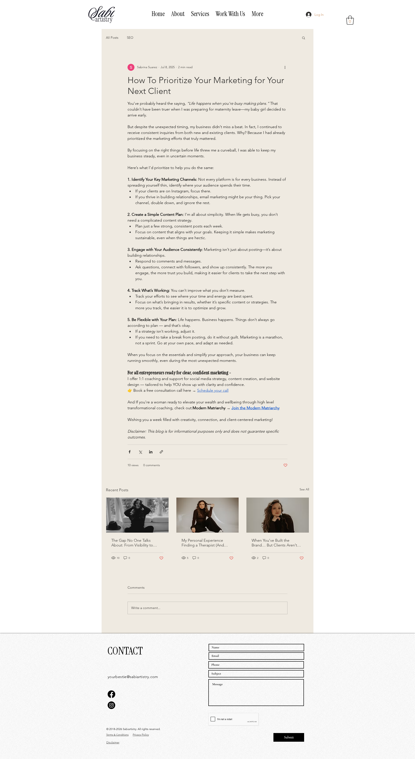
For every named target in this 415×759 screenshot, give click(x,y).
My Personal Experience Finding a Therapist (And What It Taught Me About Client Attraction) (203, 543)
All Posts (112, 37)
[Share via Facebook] (130, 452)
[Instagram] (111, 705)
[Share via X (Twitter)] (140, 452)
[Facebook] (111, 694)
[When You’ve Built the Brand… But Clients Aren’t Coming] (277, 515)
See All (304, 489)
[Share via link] (161, 452)
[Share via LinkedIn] (151, 452)
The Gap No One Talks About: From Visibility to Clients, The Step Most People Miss (132, 543)
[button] (200, 14)
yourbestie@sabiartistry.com (133, 676)
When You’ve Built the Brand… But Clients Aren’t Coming (274, 543)
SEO (130, 37)
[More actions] (284, 67)
